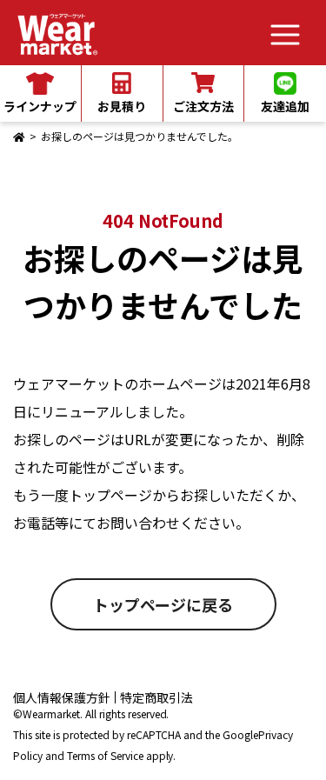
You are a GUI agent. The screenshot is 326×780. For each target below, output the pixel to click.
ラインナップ (40, 106)
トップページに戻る (163, 604)
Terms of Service (105, 755)
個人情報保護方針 (61, 697)
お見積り (121, 106)
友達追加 (285, 106)
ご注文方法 (203, 106)
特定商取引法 (156, 697)
